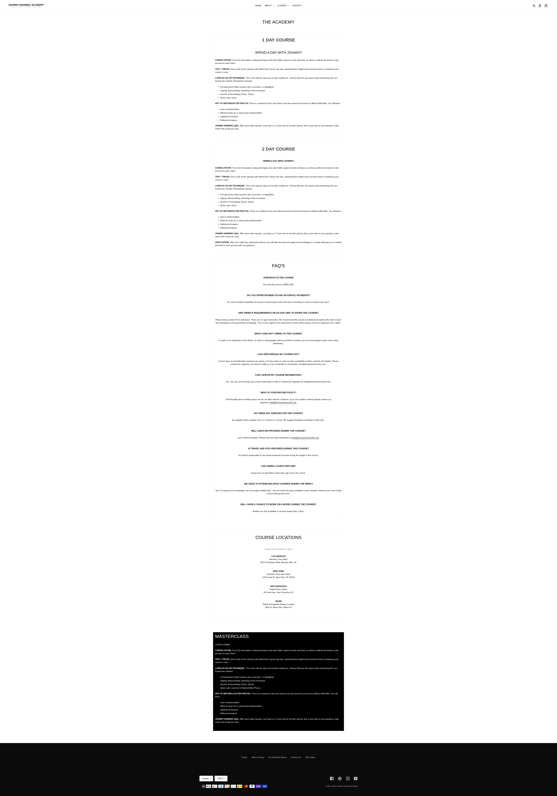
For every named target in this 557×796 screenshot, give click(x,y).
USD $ (220, 778)
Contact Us (296, 757)
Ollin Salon (310, 757)
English (205, 778)
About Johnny (258, 757)
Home (244, 757)
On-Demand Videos (277, 757)
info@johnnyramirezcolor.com (282, 402)
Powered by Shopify (350, 786)
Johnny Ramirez (337, 786)
